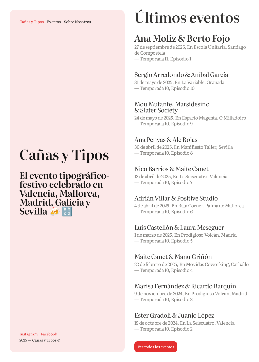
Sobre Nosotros (77, 21)
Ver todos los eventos (156, 346)
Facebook (49, 334)
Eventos (54, 21)
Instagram (28, 334)
